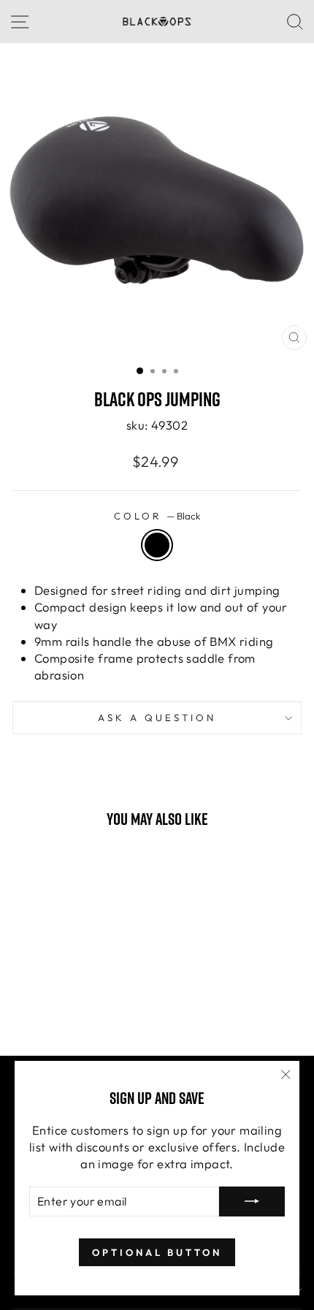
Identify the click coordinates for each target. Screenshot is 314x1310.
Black (157, 545)
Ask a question (157, 717)
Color (157, 516)
